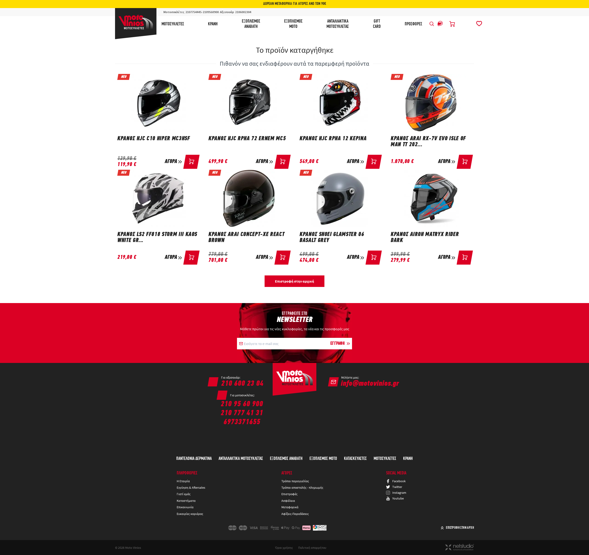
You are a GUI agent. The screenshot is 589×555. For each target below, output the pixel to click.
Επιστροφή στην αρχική (294, 281)
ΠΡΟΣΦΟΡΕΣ (413, 24)
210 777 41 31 (242, 413)
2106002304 (243, 12)
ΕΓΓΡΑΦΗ (337, 343)
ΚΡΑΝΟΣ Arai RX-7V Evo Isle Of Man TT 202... (428, 142)
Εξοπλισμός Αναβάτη (286, 458)
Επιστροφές (289, 494)
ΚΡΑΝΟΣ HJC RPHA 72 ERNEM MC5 (247, 139)
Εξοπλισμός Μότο (323, 458)
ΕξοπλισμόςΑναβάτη (251, 24)
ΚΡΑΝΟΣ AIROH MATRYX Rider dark (425, 238)
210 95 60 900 (242, 404)
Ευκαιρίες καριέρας (190, 514)
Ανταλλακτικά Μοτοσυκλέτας (241, 458)
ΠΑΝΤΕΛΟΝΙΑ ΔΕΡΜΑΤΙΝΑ (194, 458)
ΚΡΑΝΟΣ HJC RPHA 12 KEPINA (333, 139)
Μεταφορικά (289, 507)
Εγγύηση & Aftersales (191, 487)
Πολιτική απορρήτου (312, 548)
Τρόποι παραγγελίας (295, 481)
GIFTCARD (377, 24)
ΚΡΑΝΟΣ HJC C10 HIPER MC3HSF (153, 139)
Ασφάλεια (288, 501)
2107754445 (193, 12)
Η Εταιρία (183, 481)
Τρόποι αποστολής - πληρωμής (302, 487)
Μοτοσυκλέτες (173, 24)
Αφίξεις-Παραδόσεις (295, 514)
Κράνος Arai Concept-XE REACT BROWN (246, 238)
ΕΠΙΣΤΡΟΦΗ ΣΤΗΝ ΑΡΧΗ (460, 528)
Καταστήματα (186, 501)
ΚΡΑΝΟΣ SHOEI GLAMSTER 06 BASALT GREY (332, 238)
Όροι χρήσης (284, 548)
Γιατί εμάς (184, 494)
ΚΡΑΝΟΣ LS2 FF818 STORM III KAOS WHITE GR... (157, 238)
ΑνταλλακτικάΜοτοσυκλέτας (337, 24)
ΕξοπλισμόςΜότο (293, 24)
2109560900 (211, 12)
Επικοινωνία (185, 507)
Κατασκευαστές (355, 458)
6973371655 (241, 422)
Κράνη (213, 24)
